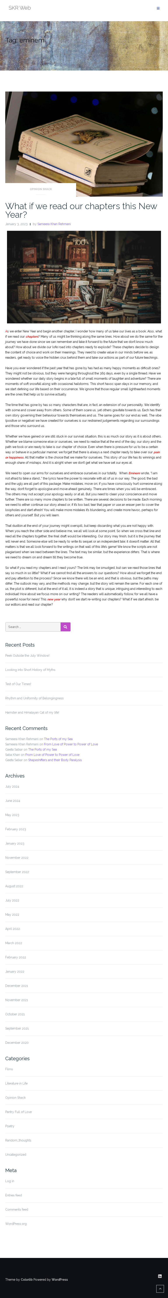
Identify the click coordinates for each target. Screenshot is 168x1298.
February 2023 (15, 829)
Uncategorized (15, 1154)
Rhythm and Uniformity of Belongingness (34, 698)
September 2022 (17, 872)
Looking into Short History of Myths (30, 670)
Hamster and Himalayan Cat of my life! (32, 712)
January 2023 (14, 843)
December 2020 (17, 1042)
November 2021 (16, 1000)
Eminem (134, 473)
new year (53, 599)
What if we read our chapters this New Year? (81, 210)
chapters (32, 336)
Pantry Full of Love (18, 1112)
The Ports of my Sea (58, 739)
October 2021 (15, 1014)
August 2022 (14, 886)
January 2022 (14, 971)
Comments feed (16, 1209)
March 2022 (13, 943)
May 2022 (12, 914)
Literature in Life (16, 1083)
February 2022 (15, 957)
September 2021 (17, 1028)
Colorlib (27, 1279)
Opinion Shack (41, 189)
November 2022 (16, 857)
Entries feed (13, 1195)
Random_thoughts (18, 1140)
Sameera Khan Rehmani (54, 224)
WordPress (60, 1279)
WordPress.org (16, 1224)
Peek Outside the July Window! (27, 655)
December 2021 (16, 986)
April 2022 (12, 929)
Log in (9, 1181)
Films (9, 1069)
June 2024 (12, 800)
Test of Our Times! (18, 684)
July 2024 (12, 786)
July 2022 (12, 900)
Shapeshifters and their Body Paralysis (55, 760)
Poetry (9, 1126)
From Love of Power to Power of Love (71, 744)
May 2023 (12, 815)
